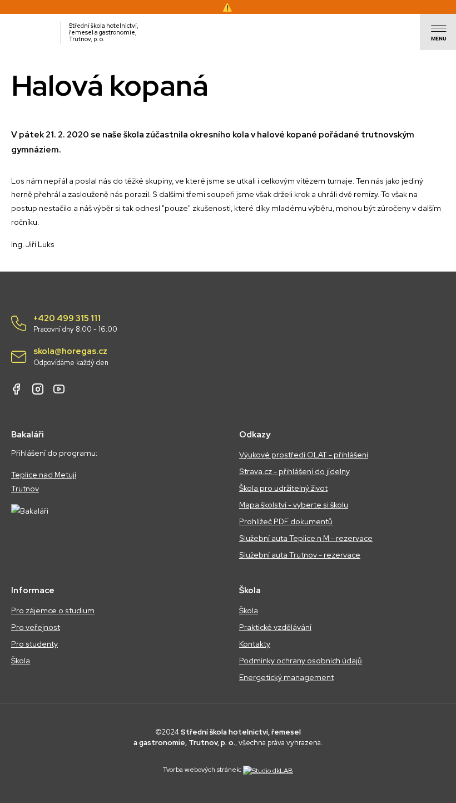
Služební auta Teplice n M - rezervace (306, 538)
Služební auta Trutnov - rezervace (299, 555)
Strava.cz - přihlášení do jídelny (294, 471)
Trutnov (25, 489)
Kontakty (254, 644)
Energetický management (286, 677)
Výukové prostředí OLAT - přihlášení (303, 455)
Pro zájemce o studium (53, 610)
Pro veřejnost (35, 627)
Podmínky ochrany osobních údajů (300, 661)
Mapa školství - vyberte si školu (293, 505)
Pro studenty (34, 644)
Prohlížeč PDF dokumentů (286, 521)
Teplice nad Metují (43, 475)
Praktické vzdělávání (275, 627)
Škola (20, 661)
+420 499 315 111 (75, 323)
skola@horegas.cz (70, 356)
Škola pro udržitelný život (283, 488)
